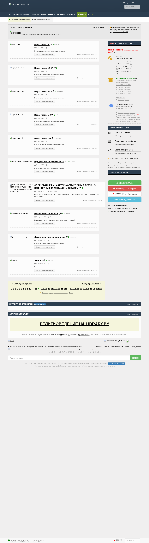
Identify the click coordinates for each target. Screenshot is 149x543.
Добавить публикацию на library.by (122, 211)
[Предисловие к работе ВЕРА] (21, 161)
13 (124, 66)
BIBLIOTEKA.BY (125, 182)
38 (74, 288)
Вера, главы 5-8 (42, 115)
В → (42, 20)
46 (100, 288)
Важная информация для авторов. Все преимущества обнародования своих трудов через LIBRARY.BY (124, 29)
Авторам (35, 14)
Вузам (43, 14)
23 (42, 288)
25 (49, 288)
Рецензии (61, 14)
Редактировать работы (125, 141)
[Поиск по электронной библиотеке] (89, 14)
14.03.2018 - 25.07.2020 (123, 85)
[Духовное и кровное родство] (21, 237)
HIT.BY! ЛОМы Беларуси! (125, 194)
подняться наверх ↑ (133, 304)
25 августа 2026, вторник (131, 3)
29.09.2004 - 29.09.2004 (123, 91)
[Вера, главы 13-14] (17, 68)
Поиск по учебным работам (126, 113)
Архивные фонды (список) (125, 78)
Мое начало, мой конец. (47, 213)
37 (71, 288)
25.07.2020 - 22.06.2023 (123, 89)
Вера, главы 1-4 (42, 138)
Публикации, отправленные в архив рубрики (57, 293)
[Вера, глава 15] (16, 44)
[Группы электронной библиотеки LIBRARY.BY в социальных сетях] (93, 14)
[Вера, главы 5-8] (16, 114)
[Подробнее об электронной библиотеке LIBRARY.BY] (128, 341)
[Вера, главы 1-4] (16, 138)
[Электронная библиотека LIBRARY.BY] (19, 4)
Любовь (38, 260)
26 (52, 288)
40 (81, 288)
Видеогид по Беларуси (125, 188)
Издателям (114, 347)
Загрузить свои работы (117, 364)
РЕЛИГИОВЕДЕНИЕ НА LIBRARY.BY (74, 324)
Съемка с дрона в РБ (126, 199)
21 (36, 288)
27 (55, 288)
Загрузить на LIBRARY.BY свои (126, 115)
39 (77, 288)
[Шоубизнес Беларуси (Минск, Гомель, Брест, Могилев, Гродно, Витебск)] (11, 341)
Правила (127, 347)
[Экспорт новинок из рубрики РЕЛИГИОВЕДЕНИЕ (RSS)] (108, 158)
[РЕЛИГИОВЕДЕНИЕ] (15, 32)
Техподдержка (136, 347)
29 (62, 288)
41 (84, 288)
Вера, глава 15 (42, 44)
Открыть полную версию (44, 54)
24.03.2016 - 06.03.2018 (123, 87)
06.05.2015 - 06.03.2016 (123, 93)
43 (91, 288)
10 (117, 66)
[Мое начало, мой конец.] (19, 213)
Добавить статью (122, 132)
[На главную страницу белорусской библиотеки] (74, 349)
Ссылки (51, 14)
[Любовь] (13, 260)
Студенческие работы (124, 104)
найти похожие (99, 27)
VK (61, 335)
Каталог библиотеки (21, 14)
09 (131, 63)
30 (65, 288)
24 (45, 288)
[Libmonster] (114, 341)
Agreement (137, 167)
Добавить (82, 14)
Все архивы (121, 98)
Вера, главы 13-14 (43, 68)
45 (97, 288)
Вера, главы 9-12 (43, 91)
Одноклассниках (83, 335)
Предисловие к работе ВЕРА (49, 162)
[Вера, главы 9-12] (17, 91)
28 (58, 288)
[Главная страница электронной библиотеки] (10, 14)
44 (94, 288)
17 (117, 68)
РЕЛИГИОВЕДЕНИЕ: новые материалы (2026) (123, 51)
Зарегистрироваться (124, 150)
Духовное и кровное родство (49, 237)
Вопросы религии (20, 20)
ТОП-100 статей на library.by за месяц (123, 208)
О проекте (71, 14)
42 (87, 288)
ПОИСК (135, 357)
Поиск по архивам (123, 100)
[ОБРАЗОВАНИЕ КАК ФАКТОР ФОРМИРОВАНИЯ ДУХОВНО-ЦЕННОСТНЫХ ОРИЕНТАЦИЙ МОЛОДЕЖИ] (21, 185)
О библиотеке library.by (118, 205)
